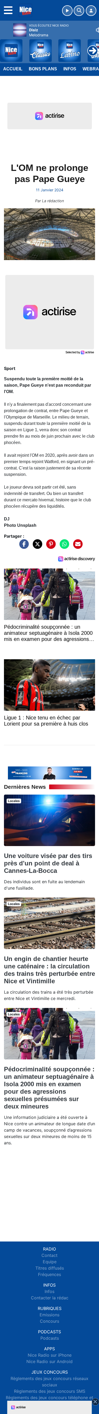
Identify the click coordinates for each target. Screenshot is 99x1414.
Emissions (49, 1314)
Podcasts (49, 1338)
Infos (69, 69)
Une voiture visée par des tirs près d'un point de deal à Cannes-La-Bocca (48, 863)
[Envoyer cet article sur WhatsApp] (63, 546)
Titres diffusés (49, 1268)
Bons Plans (43, 69)
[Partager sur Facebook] (23, 546)
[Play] (7, 47)
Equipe (49, 1261)
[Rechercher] (79, 10)
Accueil (12, 69)
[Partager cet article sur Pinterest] (50, 546)
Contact (49, 1255)
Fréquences (49, 1274)
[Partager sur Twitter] (36, 546)
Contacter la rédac (49, 1297)
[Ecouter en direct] (67, 10)
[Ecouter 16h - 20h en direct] (49, 772)
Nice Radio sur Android (49, 1361)
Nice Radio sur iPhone (50, 1355)
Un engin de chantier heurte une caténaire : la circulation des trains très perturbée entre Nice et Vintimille (49, 970)
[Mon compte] (91, 10)
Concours (49, 1321)
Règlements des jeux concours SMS (49, 1391)
